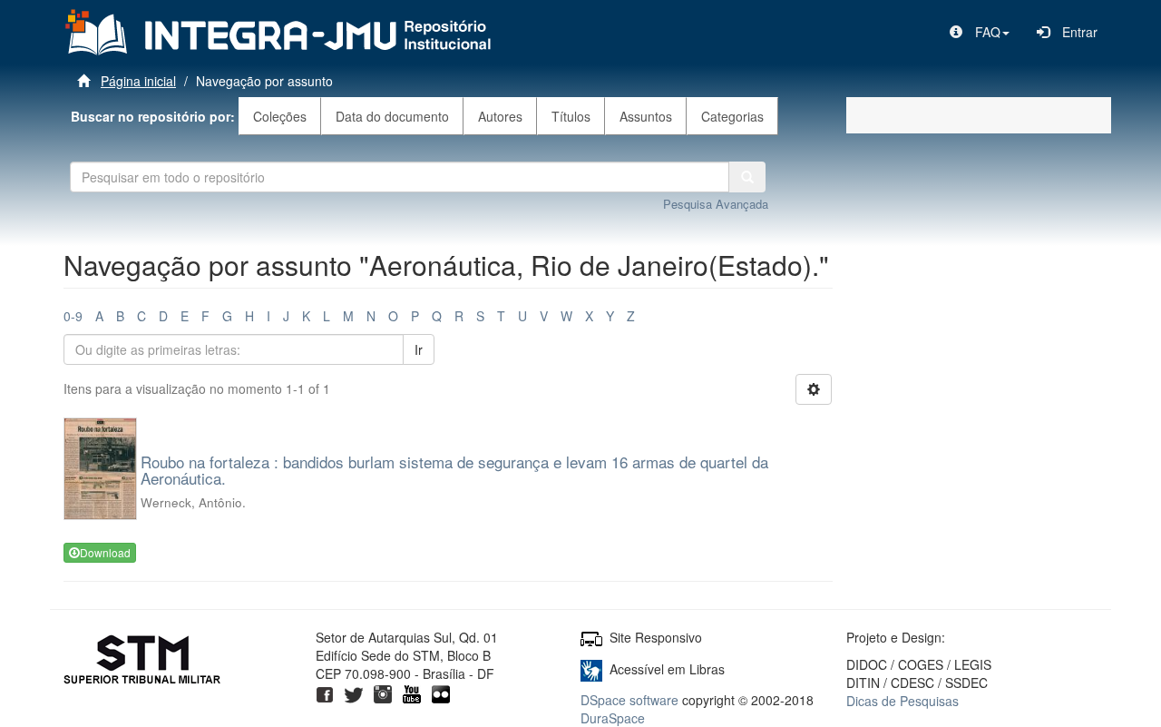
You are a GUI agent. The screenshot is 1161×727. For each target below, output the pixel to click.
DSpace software (629, 700)
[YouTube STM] (412, 692)
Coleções (280, 116)
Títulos (570, 116)
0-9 (73, 316)
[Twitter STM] (354, 692)
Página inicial (138, 81)
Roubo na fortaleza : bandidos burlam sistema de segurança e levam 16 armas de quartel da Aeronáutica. (454, 470)
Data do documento (392, 116)
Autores (500, 116)
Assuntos (646, 116)
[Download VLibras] (591, 669)
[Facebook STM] (325, 692)
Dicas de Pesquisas (902, 701)
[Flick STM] (441, 692)
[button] (979, 31)
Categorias (732, 116)
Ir (419, 349)
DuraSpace (612, 718)
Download (105, 552)
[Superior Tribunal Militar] (143, 662)
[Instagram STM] (383, 692)
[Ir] (747, 177)
